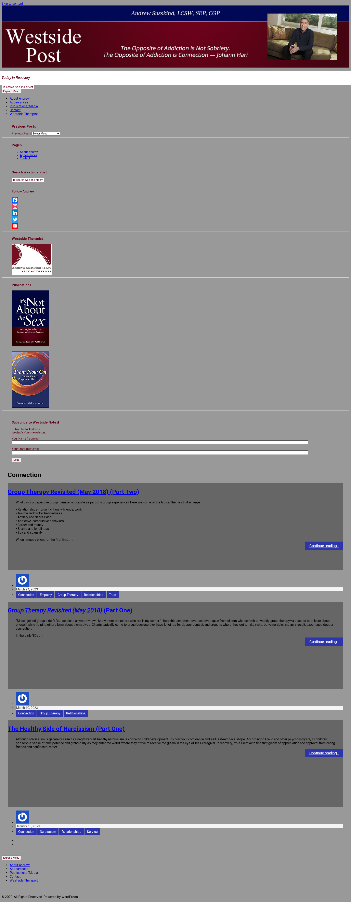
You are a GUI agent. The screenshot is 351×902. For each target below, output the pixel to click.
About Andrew (20, 98)
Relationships (93, 595)
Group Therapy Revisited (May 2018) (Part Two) (73, 491)
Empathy (46, 595)
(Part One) (70, 610)
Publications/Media (24, 106)
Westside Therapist (24, 114)
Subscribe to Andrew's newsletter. (29, 431)
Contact (15, 110)
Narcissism (48, 832)
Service (92, 832)
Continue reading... (324, 546)
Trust (112, 595)
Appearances (19, 102)
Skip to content (12, 3)
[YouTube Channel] (175, 226)
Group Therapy (68, 595)
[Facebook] (175, 200)
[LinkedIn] (175, 213)
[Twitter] (175, 219)
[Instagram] (175, 206)
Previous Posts (21, 133)
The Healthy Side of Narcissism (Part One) (66, 728)
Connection (26, 595)
